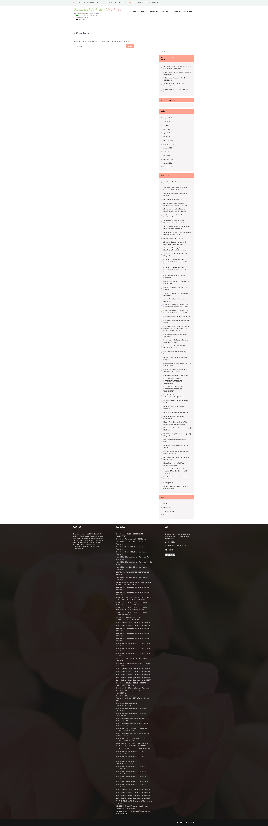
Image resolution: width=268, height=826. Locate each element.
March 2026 (167, 136)
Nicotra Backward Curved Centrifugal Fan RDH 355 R (133, 798)
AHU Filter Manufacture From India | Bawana (175, 194)
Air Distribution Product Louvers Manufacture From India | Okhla (174, 222)
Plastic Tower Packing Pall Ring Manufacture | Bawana (173, 464)
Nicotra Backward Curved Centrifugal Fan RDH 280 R (133, 668)
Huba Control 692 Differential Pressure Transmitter (132, 688)
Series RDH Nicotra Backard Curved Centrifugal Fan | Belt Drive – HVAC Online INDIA (175, 471)
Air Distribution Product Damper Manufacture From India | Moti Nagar (175, 204)
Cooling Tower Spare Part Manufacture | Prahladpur (176, 300)
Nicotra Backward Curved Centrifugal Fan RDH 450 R (133, 622)
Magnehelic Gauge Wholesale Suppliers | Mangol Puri (177, 435)
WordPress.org (168, 515)
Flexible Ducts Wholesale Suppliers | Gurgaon (175, 358)
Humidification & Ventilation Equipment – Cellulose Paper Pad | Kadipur (176, 396)
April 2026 (166, 133)
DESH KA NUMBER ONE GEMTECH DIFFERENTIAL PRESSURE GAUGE (175, 306)
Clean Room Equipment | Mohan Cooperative (174, 276)
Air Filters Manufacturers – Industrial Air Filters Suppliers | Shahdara (176, 227)
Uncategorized (168, 483)
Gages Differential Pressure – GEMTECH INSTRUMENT (177, 364)
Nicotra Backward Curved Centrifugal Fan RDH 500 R (133, 625)
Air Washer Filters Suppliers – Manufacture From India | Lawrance (175, 249)
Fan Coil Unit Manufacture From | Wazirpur (174, 353)
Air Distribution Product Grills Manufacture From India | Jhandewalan (177, 216)
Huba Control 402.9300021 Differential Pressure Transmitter (176, 91)
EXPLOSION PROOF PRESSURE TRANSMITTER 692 (134, 748)
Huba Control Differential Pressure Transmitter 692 (132, 781)
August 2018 (167, 148)
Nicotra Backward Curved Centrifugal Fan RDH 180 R (134, 789)
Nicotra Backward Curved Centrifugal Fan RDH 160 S (133, 792)
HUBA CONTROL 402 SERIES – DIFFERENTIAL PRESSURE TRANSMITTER (174, 381)
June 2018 (166, 152)
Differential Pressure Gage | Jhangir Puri (176, 316)
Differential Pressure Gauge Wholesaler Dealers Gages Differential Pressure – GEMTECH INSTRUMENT (176, 328)
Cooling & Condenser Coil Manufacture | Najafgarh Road (176, 282)
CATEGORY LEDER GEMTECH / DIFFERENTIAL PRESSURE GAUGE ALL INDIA (177, 270)
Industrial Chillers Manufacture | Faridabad (173, 407)
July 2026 (166, 121)
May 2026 (166, 129)
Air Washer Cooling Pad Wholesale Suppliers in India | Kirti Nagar (174, 243)
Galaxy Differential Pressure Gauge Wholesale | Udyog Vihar (175, 370)
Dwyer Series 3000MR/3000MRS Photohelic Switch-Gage (174, 347)
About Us (143, 11)
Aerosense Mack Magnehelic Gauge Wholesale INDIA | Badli (175, 189)
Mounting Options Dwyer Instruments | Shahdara (176, 446)
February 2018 (168, 159)
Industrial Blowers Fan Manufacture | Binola (175, 402)
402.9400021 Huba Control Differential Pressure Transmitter (176, 85)
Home (135, 11)
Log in (165, 503)
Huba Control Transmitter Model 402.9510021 (174, 79)
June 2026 (166, 125)
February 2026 (168, 140)
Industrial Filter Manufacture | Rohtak (175, 412)
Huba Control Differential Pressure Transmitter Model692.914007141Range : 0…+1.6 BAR (132, 698)
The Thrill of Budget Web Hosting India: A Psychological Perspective (177, 67)
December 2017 (168, 167)
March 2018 (167, 155)
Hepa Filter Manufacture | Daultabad (175, 375)
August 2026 (167, 118)
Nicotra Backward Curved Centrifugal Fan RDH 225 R (133, 680)
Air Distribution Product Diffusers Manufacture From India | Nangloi (174, 210)
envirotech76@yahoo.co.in (140, 3)
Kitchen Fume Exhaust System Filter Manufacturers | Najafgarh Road (175, 423)
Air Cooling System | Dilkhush (173, 199)
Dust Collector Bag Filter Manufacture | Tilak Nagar (176, 335)
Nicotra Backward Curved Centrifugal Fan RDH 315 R (133, 671)
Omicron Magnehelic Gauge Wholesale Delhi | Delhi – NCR (176, 452)
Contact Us (188, 11)
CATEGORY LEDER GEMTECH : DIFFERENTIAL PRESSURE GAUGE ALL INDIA (177, 262)
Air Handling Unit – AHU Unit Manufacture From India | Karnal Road (177, 233)
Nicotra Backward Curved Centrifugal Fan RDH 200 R (133, 795)
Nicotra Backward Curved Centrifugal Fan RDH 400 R (133, 674)
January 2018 (168, 163)
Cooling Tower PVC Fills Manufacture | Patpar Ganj (176, 294)
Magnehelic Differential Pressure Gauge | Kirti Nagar (177, 429)
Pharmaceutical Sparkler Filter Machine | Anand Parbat (176, 458)
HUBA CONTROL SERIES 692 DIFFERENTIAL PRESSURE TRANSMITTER (173, 389)
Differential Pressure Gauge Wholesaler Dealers (176, 321)
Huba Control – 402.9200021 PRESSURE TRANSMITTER (177, 73)
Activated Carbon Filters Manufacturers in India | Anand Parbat (177, 183)
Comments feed (168, 511)
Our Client (165, 11)
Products (154, 11)
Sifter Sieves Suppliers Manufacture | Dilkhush (175, 478)
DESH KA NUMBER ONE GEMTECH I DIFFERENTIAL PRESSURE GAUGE (175, 312)
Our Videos (176, 11)
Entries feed (167, 507)
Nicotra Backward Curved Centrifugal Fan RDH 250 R (133, 677)
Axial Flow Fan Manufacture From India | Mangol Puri (176, 255)
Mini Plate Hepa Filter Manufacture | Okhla (175, 441)
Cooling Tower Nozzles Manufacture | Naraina (175, 288)
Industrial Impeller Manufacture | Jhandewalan (174, 417)
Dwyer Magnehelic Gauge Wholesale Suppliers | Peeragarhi (175, 341)
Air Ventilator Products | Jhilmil (173, 238)
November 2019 (168, 144)
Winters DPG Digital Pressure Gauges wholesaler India (176, 487)
